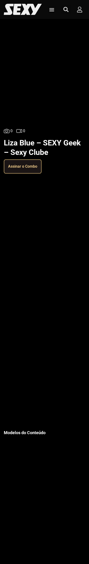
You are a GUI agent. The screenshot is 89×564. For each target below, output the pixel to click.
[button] (52, 9)
